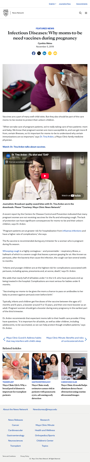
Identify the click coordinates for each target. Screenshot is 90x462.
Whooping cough (11, 251)
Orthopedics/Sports (45, 435)
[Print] (55, 52)
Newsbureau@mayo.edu (45, 409)
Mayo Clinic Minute (45, 425)
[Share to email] (50, 52)
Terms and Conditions (9, 456)
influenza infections (72, 230)
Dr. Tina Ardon (47, 136)
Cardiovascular (15, 430)
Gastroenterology (15, 435)
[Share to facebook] (34, 52)
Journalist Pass (65, 4)
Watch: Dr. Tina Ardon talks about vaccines (24, 146)
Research (45, 419)
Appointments (81, 4)
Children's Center (45, 440)
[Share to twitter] (39, 52)
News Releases (15, 419)
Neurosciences (15, 440)
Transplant (15, 445)
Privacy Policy (25, 456)
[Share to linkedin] (45, 52)
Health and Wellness (45, 430)
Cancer (15, 425)
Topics (45, 445)
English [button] (52, 4)
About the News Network (15, 409)
